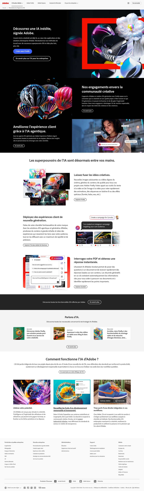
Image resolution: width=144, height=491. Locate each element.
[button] (128, 3)
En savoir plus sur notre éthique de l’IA (72, 372)
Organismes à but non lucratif (69, 448)
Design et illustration (10, 451)
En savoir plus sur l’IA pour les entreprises (32, 58)
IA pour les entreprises (71, 3)
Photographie (8, 448)
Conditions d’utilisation (113, 487)
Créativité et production (38, 453)
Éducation (64, 445)
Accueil (4, 8)
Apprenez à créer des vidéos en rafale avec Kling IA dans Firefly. (77, 334)
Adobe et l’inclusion (123, 472)
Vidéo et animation (9, 453)
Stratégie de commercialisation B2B (41, 456)
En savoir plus (87, 111)
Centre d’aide (93, 445)
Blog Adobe (121, 474)
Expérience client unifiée (39, 451)
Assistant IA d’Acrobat (55, 3)
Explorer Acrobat (81, 287)
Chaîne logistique (122, 464)
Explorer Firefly (80, 200)
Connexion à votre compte (124, 445)
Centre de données (122, 467)
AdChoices (136, 487)
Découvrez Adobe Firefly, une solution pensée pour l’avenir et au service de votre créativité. (36, 334)
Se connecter (136, 3)
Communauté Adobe (95, 451)
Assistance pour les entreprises (97, 456)
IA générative (8, 445)
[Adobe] (5, 3)
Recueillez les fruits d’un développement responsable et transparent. (70, 409)
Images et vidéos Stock (10, 464)
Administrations (65, 451)
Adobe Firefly (30, 3)
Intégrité (120, 469)
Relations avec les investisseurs (126, 461)
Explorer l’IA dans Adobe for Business (36, 245)
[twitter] (32, 488)
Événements (121, 453)
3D (5, 459)
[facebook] (25, 488)
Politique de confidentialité (100, 487)
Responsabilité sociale (123, 459)
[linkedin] (35, 488)
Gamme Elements (9, 461)
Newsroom (121, 456)
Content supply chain (38, 448)
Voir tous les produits (10, 467)
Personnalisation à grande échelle (41, 445)
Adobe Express (42, 3)
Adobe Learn (93, 453)
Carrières (120, 451)
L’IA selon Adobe (16, 3)
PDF (6, 456)
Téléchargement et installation (97, 448)
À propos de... (121, 448)
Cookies (122, 487)
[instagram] (28, 488)
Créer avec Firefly (22, 51)
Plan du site (128, 487)
